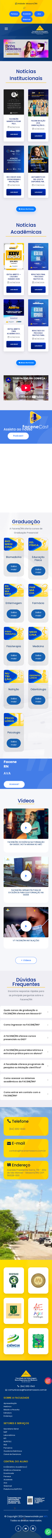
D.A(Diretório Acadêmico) (15, 1467)
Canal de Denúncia (12, 1454)
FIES (5, 1444)
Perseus (14, 14)
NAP (5, 1432)
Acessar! (14, 784)
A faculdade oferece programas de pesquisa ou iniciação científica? (24, 1066)
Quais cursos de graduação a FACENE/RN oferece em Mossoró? (22, 1012)
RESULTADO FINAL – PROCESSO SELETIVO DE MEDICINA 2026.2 (38, 276)
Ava (39, 14)
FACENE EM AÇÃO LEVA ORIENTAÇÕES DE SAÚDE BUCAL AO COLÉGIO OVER (38, 123)
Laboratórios (9, 1435)
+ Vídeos (26, 960)
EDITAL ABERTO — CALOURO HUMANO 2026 (14, 276)
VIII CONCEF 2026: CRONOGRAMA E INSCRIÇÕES (13, 179)
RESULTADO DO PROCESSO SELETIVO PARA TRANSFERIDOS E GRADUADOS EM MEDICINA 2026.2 (38, 333)
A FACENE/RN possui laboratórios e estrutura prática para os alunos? (23, 1052)
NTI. (46, 1516)
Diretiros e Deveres (12, 1470)
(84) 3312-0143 (27, 1386)
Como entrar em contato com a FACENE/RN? (22, 1094)
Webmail (27, 19)
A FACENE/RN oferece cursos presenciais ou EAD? (20, 1037)
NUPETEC (8, 1441)
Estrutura (8, 1413)
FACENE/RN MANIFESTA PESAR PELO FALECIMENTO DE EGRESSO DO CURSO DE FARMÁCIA (14, 121)
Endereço (8, 1416)
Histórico (8, 1406)
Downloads (9, 1473)
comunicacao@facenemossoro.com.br (27, 1389)
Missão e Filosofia (11, 1409)
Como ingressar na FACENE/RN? (22, 1024)
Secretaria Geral (11, 1429)
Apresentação (10, 1403)
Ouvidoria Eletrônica (13, 1451)
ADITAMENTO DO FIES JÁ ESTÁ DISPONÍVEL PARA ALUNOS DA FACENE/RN (38, 179)
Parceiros (8, 1448)
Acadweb (27, 14)
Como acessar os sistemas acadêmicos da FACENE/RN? (20, 1080)
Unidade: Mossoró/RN (27, 3)
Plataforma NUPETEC (13, 1489)
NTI (5, 1438)
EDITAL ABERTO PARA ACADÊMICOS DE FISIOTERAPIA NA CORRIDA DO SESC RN (14, 331)
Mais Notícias (27, 209)
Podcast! (18, 435)
